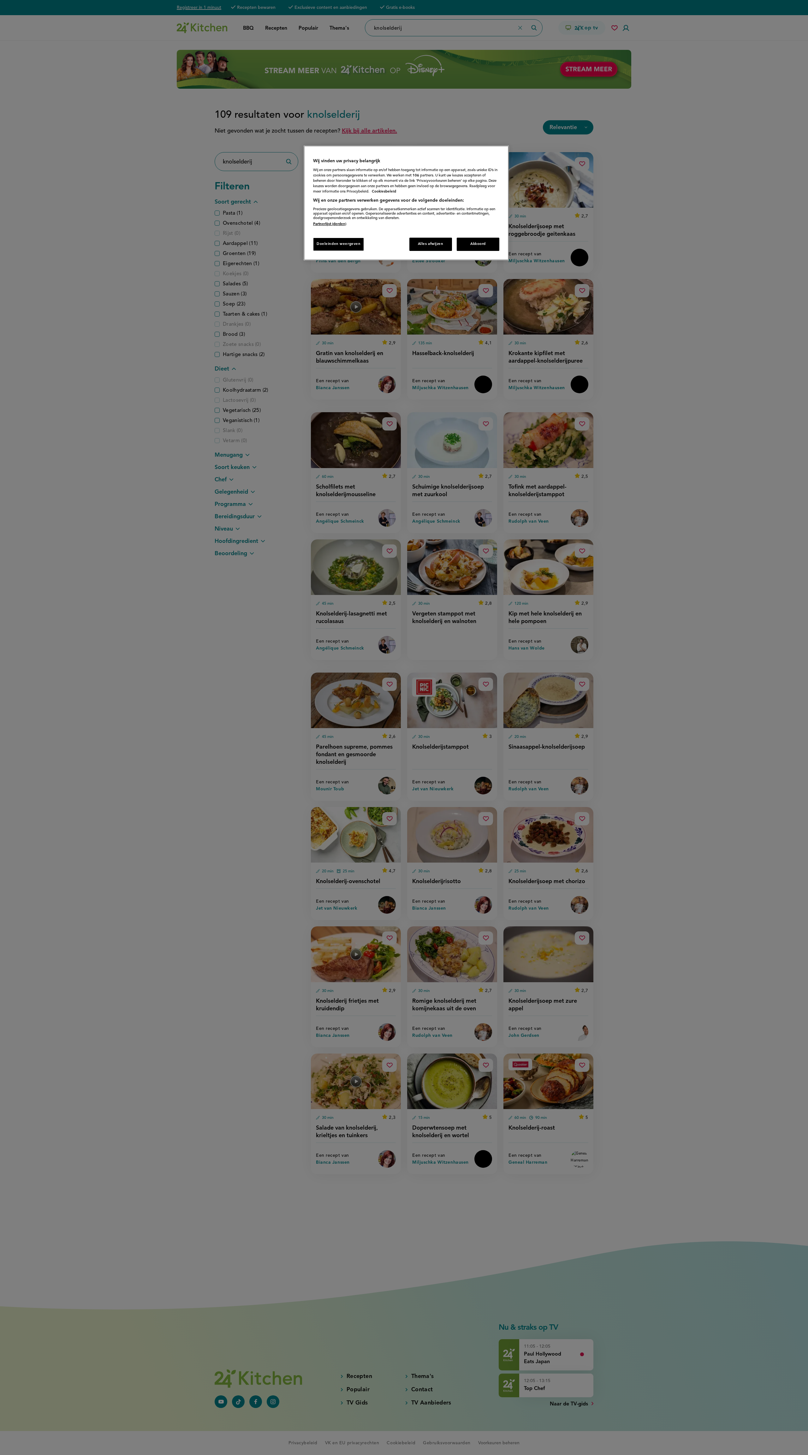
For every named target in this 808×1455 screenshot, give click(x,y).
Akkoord (478, 244)
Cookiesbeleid (384, 191)
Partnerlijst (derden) (329, 224)
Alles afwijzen (430, 244)
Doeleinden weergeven (338, 244)
